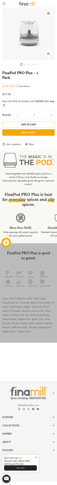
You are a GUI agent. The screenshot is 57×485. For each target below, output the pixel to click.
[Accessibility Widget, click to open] (6, 242)
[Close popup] (36, 457)
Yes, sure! (20, 468)
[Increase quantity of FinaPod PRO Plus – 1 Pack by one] (51, 115)
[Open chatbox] (6, 479)
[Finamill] (27, 3)
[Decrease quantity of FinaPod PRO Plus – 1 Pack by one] (17, 115)
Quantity (6, 114)
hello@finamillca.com (28, 405)
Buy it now (29, 132)
